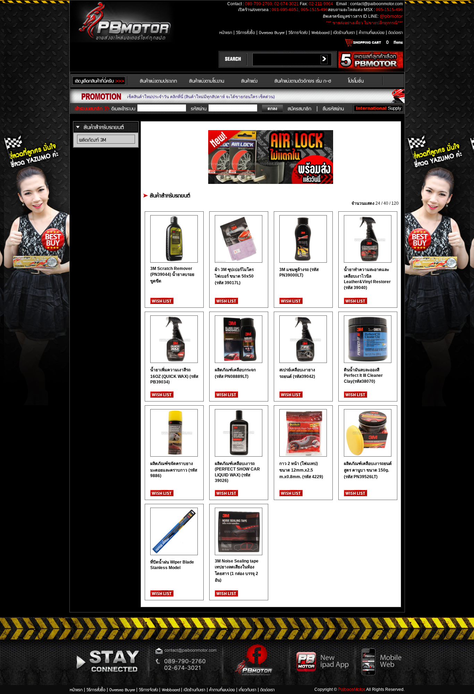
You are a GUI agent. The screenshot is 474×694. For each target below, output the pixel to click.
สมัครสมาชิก (299, 108)
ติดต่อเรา (395, 32)
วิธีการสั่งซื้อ (246, 32)
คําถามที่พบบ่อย (372, 32)
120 (395, 203)
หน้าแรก (226, 32)
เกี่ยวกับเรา (248, 689)
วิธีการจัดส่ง (298, 32)
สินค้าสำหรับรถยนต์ (104, 126)
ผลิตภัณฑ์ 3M (92, 139)
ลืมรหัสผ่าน (333, 108)
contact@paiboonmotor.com (376, 3)
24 (377, 203)
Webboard (321, 32)
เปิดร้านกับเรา (344, 32)
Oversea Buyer (271, 32)
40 (385, 203)
